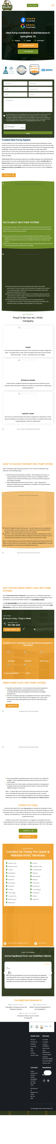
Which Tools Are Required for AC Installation (40, 1008)
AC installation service (38, 599)
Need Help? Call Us (13, 622)
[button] (28, 45)
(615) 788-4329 (44, 824)
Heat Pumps (44, 661)
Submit (28, 133)
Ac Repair (11, 661)
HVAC (28, 673)
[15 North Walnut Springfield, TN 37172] (5, 943)
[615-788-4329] (35, 943)
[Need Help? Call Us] (5, 623)
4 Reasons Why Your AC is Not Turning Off (28, 1017)
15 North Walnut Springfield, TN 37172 (17, 943)
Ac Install (27, 661)
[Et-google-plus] (48, 1080)
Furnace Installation (11, 673)
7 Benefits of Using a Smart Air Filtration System (16, 1008)
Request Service (32, 5)
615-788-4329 (14, 625)
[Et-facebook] (44, 1080)
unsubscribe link (30, 120)
